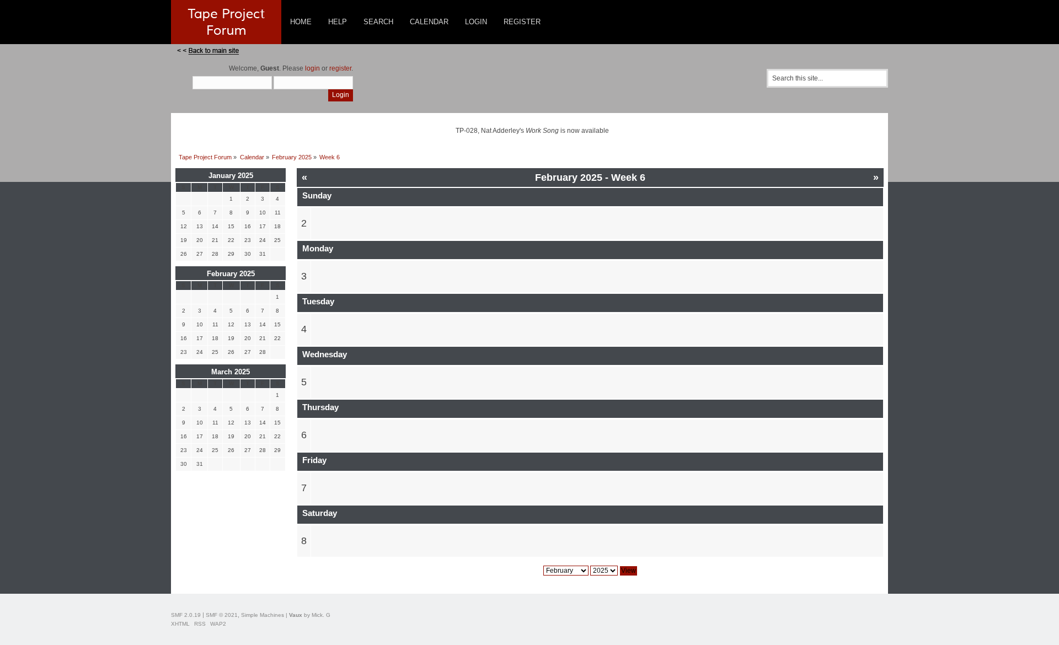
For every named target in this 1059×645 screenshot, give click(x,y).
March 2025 (230, 372)
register (340, 68)
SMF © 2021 (222, 615)
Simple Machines (262, 615)
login (312, 68)
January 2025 (230, 175)
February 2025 (231, 274)
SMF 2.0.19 (186, 615)
